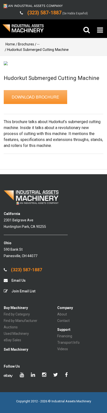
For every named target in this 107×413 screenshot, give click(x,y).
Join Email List (23, 291)
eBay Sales (12, 340)
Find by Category (17, 314)
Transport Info (68, 342)
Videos (62, 349)
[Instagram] (44, 375)
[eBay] (8, 375)
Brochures (26, 44)
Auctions (11, 327)
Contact (63, 321)
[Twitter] (55, 375)
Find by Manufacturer (20, 321)
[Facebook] (66, 375)
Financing (64, 336)
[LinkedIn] (33, 375)
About (62, 314)
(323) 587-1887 (26, 270)
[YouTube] (22, 375)
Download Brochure (35, 97)
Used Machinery (16, 334)
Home (10, 44)
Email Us (18, 280)
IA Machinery (23, 30)
